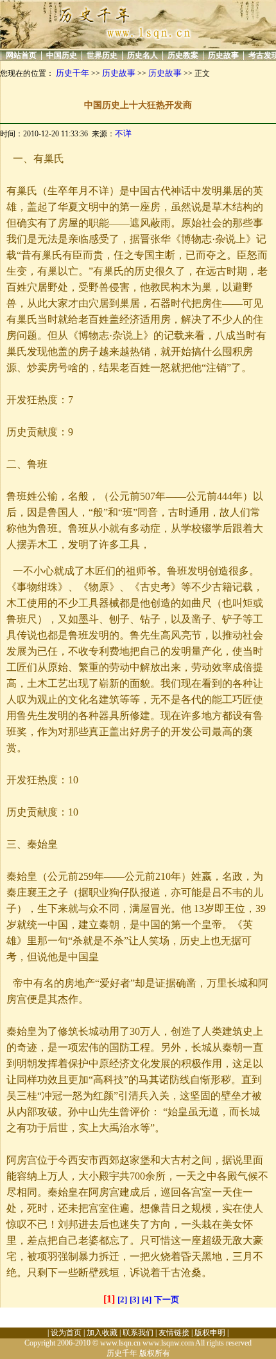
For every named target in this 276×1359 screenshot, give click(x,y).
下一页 (166, 1299)
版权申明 (209, 1332)
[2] (122, 1299)
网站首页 (21, 55)
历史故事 (223, 55)
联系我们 (138, 1332)
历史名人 (142, 55)
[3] (134, 1299)
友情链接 (174, 1332)
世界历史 (102, 55)
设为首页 (66, 1332)
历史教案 (183, 55)
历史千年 (72, 73)
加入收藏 (102, 1332)
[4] (146, 1299)
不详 (123, 133)
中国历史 (61, 55)
